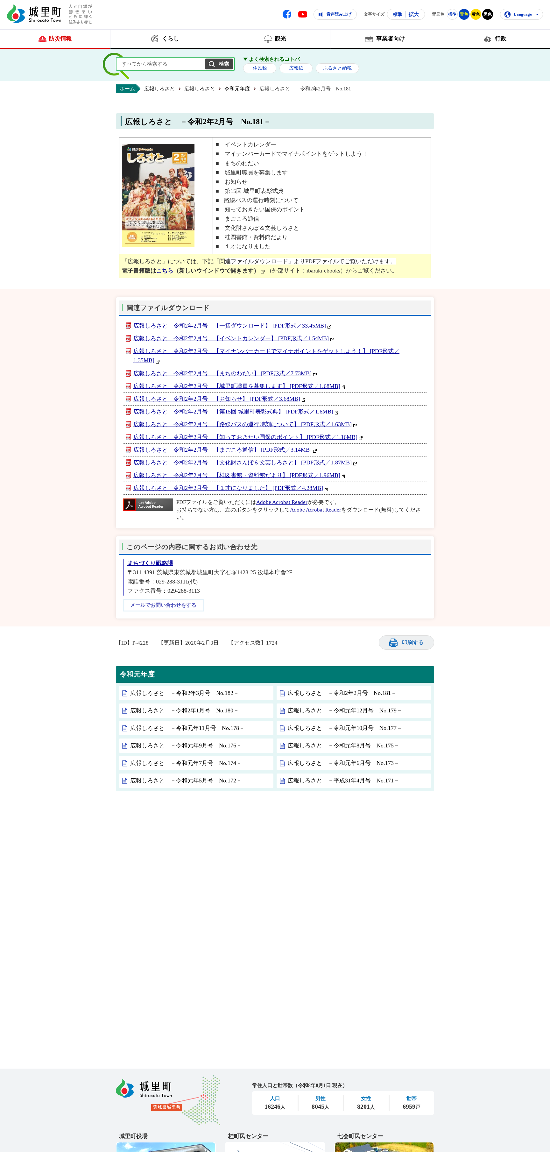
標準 (397, 14)
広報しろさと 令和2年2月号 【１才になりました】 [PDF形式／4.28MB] (228, 488)
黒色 (487, 14)
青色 (464, 14)
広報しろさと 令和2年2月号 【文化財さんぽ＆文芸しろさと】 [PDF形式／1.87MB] (242, 462)
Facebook (287, 14)
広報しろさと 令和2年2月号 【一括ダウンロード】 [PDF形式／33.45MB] (229, 325)
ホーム (127, 88)
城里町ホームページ (34, 13)
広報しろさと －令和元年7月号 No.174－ (186, 763)
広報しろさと (159, 88)
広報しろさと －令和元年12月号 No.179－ (345, 710)
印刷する (413, 643)
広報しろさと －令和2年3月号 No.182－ (184, 693)
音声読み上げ (339, 14)
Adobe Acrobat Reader (281, 502)
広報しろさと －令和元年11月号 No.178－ (187, 728)
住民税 (260, 68)
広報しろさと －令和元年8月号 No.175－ (343, 745)
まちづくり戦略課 (150, 563)
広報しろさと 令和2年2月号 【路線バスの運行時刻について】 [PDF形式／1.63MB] (242, 424)
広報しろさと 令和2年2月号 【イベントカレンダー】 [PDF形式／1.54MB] (231, 338)
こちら (164, 270)
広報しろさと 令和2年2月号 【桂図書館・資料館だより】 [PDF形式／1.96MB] (236, 475)
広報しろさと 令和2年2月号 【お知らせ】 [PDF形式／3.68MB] (216, 399)
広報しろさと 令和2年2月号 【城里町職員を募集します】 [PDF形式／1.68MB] (236, 386)
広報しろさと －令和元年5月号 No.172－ (186, 780)
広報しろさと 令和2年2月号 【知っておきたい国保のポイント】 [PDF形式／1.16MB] (245, 437)
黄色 (476, 14)
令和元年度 (237, 88)
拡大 (414, 14)
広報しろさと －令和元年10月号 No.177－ (345, 728)
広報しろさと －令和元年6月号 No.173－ (343, 763)
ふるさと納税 (337, 68)
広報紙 (296, 68)
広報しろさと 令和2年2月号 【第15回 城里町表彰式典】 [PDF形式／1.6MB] (233, 411)
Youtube (302, 14)
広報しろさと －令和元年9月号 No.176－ (186, 745)
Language (523, 14)
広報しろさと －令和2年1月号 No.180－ (184, 710)
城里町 (168, 1100)
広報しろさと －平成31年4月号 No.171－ (343, 780)
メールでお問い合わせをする (163, 605)
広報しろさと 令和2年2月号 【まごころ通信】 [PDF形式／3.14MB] (222, 450)
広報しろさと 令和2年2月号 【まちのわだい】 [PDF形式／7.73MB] (222, 373)
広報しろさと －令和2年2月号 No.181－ (342, 693)
